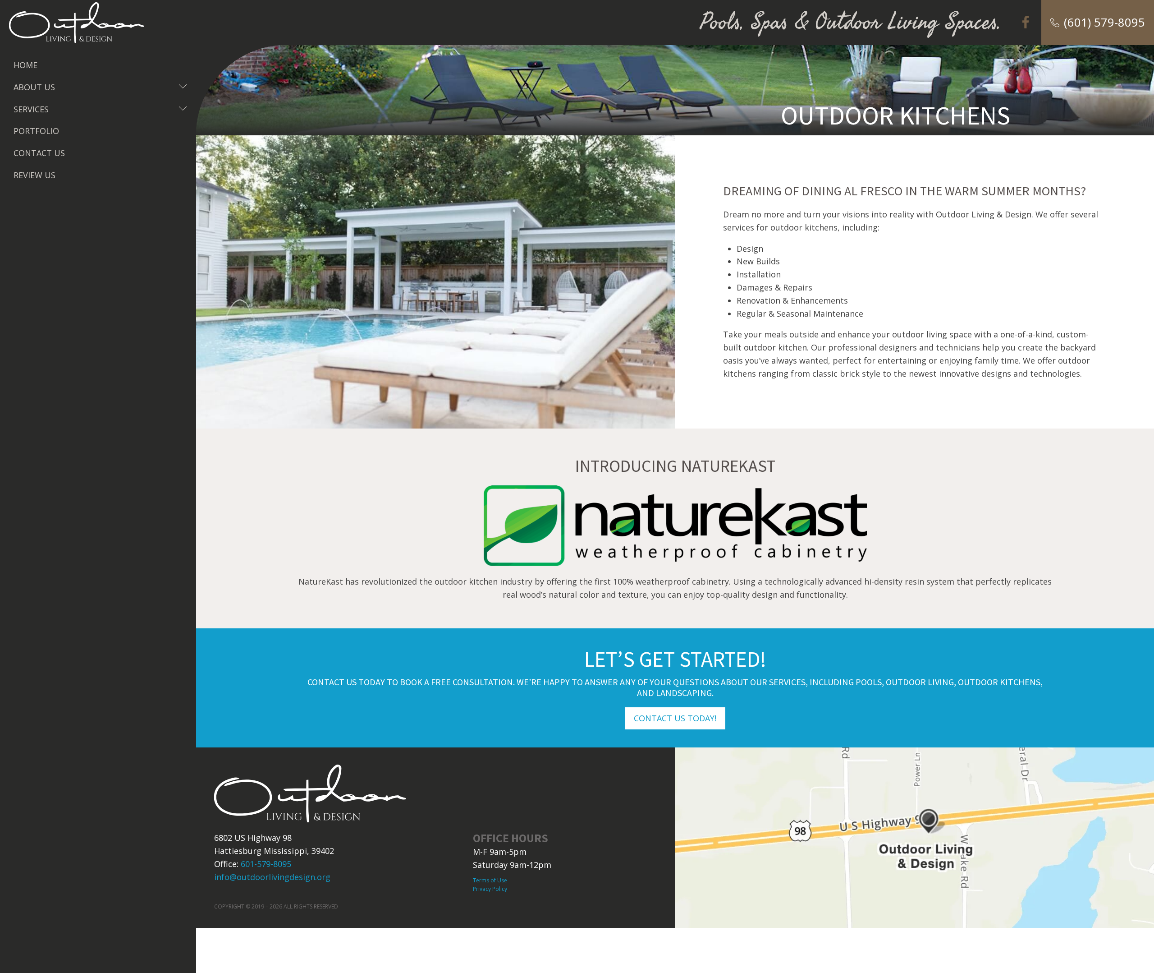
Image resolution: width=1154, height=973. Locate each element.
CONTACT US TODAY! (675, 718)
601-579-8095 (266, 863)
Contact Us (39, 153)
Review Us (34, 175)
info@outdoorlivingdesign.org (272, 877)
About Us (100, 87)
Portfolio (36, 130)
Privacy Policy (490, 889)
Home (25, 65)
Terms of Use (490, 880)
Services (100, 109)
